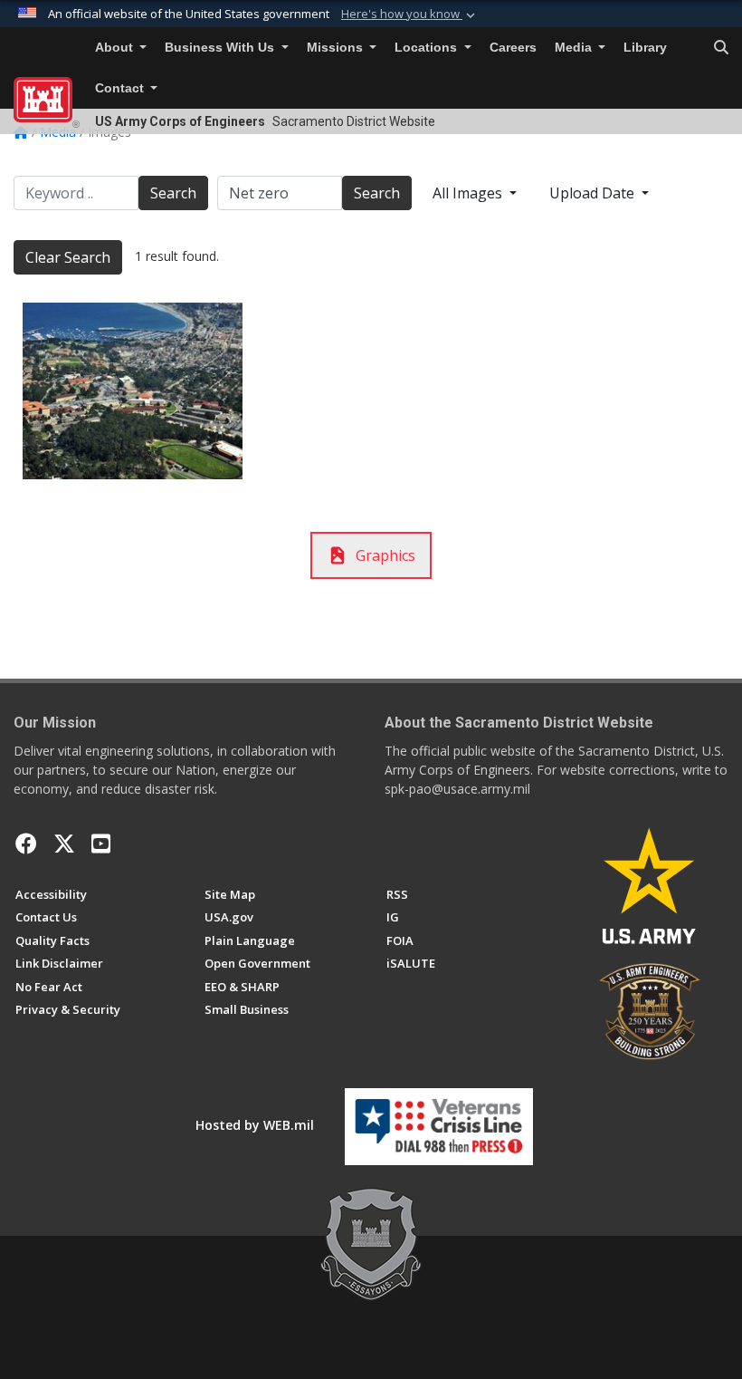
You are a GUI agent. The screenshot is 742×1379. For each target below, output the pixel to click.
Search (173, 193)
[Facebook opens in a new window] (26, 843)
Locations (428, 47)
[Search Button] (721, 48)
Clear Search (67, 257)
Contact (121, 88)
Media (575, 47)
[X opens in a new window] (64, 843)
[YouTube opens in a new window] (100, 843)
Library (645, 47)
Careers (513, 47)
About (116, 47)
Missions (336, 47)
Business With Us (221, 47)
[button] (410, 14)
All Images (469, 193)
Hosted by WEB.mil (254, 1124)
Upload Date (593, 193)
